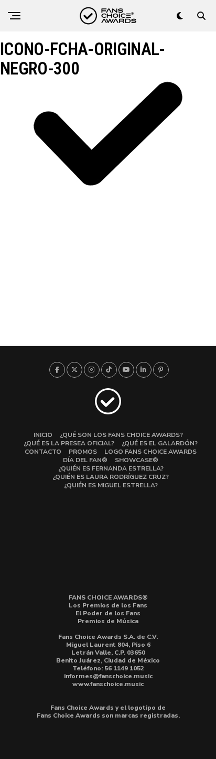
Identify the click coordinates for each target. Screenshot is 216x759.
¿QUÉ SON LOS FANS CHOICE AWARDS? (121, 435)
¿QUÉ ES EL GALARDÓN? (160, 443)
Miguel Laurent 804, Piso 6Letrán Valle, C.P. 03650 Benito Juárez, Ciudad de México (108, 652)
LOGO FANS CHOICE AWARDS (150, 451)
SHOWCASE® (136, 460)
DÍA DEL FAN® (85, 460)
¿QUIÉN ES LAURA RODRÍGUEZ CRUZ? (110, 477)
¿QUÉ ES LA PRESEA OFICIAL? (69, 443)
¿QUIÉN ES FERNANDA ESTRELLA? (111, 468)
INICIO (43, 435)
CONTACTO (43, 451)
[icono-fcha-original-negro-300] (108, 187)
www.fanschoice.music (108, 684)
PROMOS (83, 451)
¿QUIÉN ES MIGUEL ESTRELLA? (111, 485)
